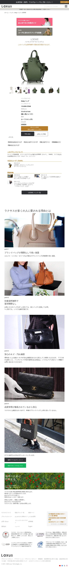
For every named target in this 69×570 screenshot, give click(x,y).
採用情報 (30, 521)
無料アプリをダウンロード (15, 460)
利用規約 (40, 559)
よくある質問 (31, 516)
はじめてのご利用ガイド (21, 516)
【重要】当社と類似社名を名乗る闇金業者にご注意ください (34, 9)
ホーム (6, 12)
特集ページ (31, 512)
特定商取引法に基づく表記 (51, 559)
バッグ (11, 12)
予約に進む (28, 134)
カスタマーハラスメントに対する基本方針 (40, 561)
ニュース (17, 526)
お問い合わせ (4, 521)
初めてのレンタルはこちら (15, 465)
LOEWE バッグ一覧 (34, 192)
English (30, 526)
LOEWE (24, 12)
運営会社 (3, 526)
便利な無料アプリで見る (34, 128)
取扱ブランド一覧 (19, 512)
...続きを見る (31, 156)
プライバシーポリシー (7, 559)
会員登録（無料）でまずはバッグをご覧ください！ (42, 2)
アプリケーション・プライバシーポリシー (25, 559)
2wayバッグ (17, 12)
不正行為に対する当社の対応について (17, 561)
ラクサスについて (6, 512)
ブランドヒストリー (6, 516)
